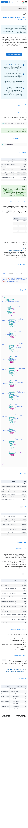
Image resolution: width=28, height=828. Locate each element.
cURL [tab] (4, 274)
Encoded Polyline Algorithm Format (15, 669)
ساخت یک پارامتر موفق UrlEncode (16, 250)
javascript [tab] (11, 274)
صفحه (4, 31)
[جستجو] (12, 2)
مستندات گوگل (21, 248)
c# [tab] (21, 274)
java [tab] (17, 274)
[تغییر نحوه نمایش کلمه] (24, 278)
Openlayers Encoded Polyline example (15, 671)
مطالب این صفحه (22, 8)
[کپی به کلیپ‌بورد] (25, 122)
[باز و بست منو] (26, 2)
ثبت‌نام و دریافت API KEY (11, 64)
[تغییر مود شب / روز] (9, 2)
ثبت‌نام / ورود (4, 2)
